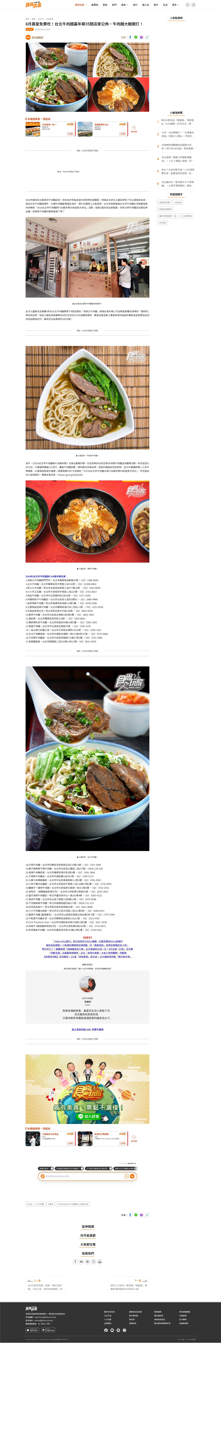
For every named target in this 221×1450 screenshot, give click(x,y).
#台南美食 (187, 215)
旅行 (135, 4)
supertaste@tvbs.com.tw (45, 1317)
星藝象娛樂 (183, 1323)
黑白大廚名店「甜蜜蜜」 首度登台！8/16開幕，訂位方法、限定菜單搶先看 (177, 121)
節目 (105, 4)
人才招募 (107, 1319)
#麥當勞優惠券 (165, 209)
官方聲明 (182, 1319)
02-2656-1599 (44, 1323)
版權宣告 (132, 1323)
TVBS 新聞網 (191, 1339)
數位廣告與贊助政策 (162, 1323)
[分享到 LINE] (136, 37)
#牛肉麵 (40, 1204)
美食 (123, 4)
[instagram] (124, 1330)
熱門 (114, 4)
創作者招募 (133, 1315)
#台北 (29, 1204)
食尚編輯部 (37, 37)
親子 (156, 4)
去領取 (70, 134)
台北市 (40, 19)
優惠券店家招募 (135, 1311)
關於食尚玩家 (109, 1311)
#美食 (50, 1204)
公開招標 (182, 1315)
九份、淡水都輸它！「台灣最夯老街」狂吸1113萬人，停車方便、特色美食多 (178, 134)
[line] (118, 1330)
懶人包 (145, 4)
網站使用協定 (159, 1319)
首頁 (27, 19)
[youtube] (112, 1330)
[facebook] (106, 1330)
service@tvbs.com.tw (44, 1320)
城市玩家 (79, 4)
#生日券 (177, 202)
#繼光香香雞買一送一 (168, 215)
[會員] (193, 5)
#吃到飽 (162, 222)
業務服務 (157, 1311)
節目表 (132, 1319)
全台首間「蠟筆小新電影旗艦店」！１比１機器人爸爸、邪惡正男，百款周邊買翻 (178, 159)
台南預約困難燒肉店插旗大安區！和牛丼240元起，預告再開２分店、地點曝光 (178, 146)
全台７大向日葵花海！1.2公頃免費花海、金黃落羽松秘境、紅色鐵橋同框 (177, 171)
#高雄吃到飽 (164, 202)
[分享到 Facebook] (130, 37)
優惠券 (94, 4)
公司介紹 (107, 1315)
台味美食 (49, 19)
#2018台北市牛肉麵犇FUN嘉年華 (72, 1204)
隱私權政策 (158, 1315)
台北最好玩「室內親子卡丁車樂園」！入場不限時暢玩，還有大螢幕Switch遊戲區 (178, 183)
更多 (174, 4)
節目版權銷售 (184, 1311)
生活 (165, 4)
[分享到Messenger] (141, 37)
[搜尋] (188, 5)
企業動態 (107, 1323)
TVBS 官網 (180, 1339)
